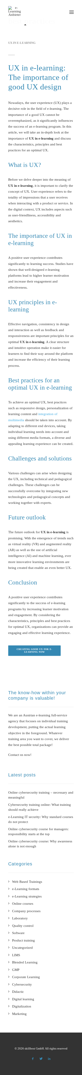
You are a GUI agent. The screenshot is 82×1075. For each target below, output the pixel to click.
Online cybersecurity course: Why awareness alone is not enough (40, 843)
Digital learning (23, 999)
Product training (23, 940)
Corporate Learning (26, 977)
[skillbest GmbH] (14, 11)
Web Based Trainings (27, 881)
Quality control (22, 926)
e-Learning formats (25, 889)
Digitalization (21, 1006)
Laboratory (20, 918)
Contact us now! (19, 755)
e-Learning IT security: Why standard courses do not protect (40, 819)
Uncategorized (22, 947)
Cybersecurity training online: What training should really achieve (39, 807)
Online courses (22, 903)
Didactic (18, 991)
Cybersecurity (22, 984)
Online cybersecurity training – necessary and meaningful (40, 795)
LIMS (16, 955)
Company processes (26, 911)
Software (18, 933)
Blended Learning (25, 962)
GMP (15, 970)
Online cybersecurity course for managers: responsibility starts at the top (38, 831)
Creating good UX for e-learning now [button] (34, 650)
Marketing (19, 1014)
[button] (71, 12)
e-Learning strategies (27, 896)
